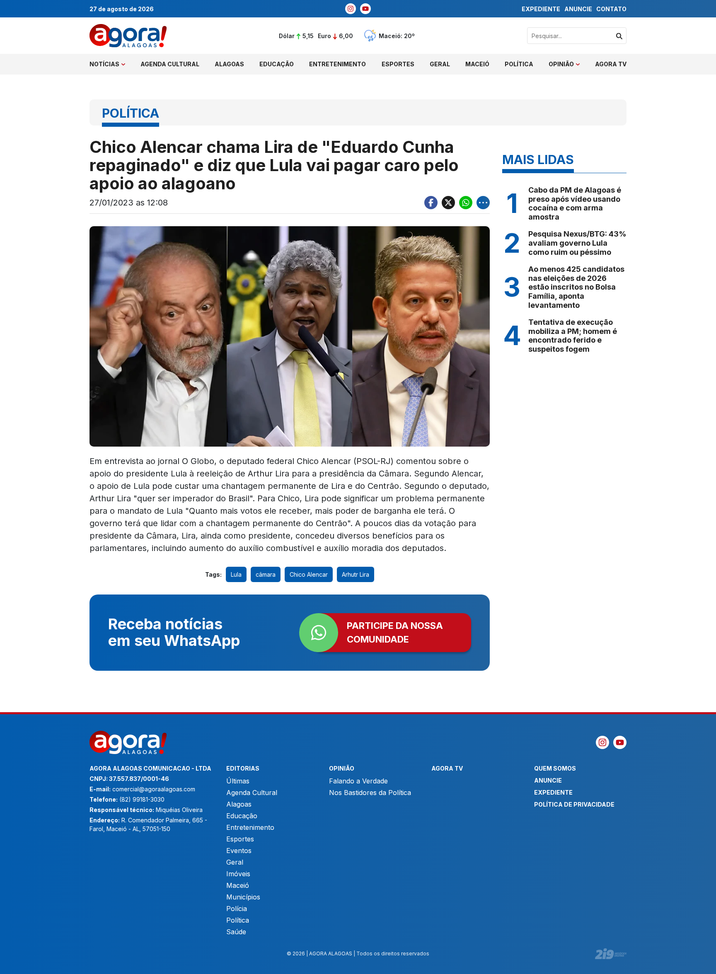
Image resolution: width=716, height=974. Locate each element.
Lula (236, 574)
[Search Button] (619, 35)
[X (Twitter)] (448, 202)
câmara (266, 574)
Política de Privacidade (574, 804)
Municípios (243, 897)
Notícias (104, 64)
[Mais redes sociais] (483, 202)
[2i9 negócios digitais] (610, 953)
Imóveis (238, 874)
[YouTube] (365, 8)
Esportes (398, 64)
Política (519, 64)
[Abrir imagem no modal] (290, 336)
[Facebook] (431, 202)
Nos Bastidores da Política (370, 792)
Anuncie (578, 8)
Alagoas (229, 64)
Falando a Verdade (358, 781)
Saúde (236, 932)
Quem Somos (555, 768)
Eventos (239, 850)
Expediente (541, 8)
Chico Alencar (309, 574)
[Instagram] (350, 8)
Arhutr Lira (355, 574)
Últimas (237, 781)
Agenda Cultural (169, 64)
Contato (611, 8)
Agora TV (610, 64)
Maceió (477, 64)
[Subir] (701, 963)
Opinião (561, 64)
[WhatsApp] (465, 202)
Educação (276, 64)
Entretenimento (337, 64)
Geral (440, 64)
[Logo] (128, 35)
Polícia (236, 908)
